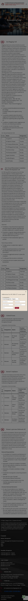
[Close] (26, 292)
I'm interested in (6, 297)
